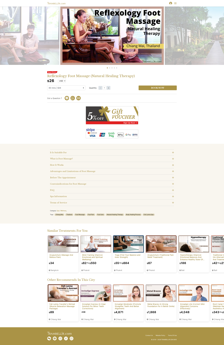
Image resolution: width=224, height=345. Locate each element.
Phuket (86, 270)
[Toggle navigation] (175, 3)
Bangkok (55, 270)
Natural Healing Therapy (115, 214)
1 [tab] (107, 67)
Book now (157, 88)
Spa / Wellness (61, 211)
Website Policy (160, 335)
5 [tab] (116, 67)
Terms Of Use (172, 335)
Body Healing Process (133, 214)
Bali (183, 270)
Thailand (69, 214)
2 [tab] (109, 67)
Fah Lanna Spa (149, 214)
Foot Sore (100, 214)
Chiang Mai (59, 214)
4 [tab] (114, 67)
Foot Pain (91, 214)
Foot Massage (80, 214)
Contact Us (149, 335)
